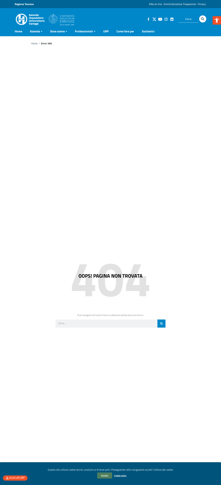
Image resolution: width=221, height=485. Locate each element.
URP (106, 31)
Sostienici (148, 31)
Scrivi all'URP (17, 477)
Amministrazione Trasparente (180, 4)
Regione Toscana (24, 4)
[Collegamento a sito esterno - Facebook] (148, 19)
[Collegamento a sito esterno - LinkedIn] (172, 19)
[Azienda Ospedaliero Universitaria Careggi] (44, 18)
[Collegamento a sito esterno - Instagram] (166, 19)
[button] (217, 20)
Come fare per (125, 31)
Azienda (35, 31)
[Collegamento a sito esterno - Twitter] (154, 19)
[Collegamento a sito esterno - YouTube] (160, 19)
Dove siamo (57, 31)
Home (18, 31)
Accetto (104, 475)
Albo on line (155, 4)
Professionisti (84, 31)
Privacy (202, 4)
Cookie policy (120, 475)
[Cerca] (202, 18)
